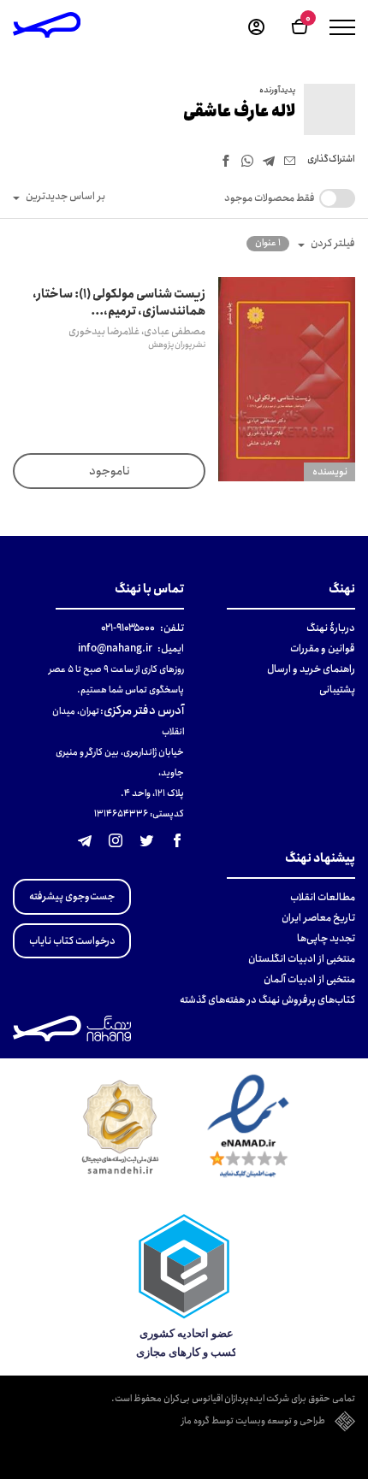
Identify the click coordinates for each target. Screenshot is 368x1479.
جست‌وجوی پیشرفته (72, 896)
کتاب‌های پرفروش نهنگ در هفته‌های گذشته (267, 1000)
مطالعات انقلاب (322, 897)
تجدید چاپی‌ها (326, 938)
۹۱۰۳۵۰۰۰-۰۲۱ (128, 628)
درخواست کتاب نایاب (72, 941)
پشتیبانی (337, 689)
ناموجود (109, 471)
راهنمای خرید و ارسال (311, 669)
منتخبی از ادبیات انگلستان (301, 959)
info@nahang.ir (115, 648)
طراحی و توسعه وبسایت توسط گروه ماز (253, 1422)
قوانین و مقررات (322, 648)
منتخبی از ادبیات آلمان (309, 979)
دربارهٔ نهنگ (330, 628)
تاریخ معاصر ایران (318, 918)
